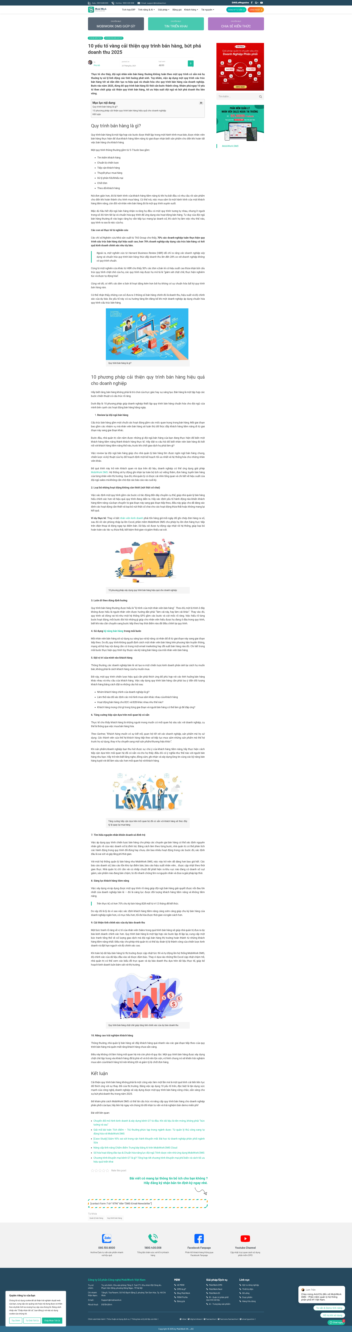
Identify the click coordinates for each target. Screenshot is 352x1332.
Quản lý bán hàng (96, 1218)
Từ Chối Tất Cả (32, 1320)
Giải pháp (162, 9)
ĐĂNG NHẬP (255, 10)
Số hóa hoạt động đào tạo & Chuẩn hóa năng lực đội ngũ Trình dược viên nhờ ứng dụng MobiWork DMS (149, 1152)
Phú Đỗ (97, 65)
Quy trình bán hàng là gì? (105, 106)
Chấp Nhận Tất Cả (52, 1320)
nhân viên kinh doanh (131, 518)
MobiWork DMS (99, 472)
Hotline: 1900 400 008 (125, 3)
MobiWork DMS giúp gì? (116, 24)
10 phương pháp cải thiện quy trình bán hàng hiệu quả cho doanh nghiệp (129, 110)
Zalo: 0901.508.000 (100, 3)
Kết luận (97, 114)
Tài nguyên (206, 9)
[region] (36, 1308)
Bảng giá (177, 9)
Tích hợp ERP (128, 9)
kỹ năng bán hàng (113, 631)
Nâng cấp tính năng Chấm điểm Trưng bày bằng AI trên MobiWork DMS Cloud (135, 1147)
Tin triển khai (176, 24)
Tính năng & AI (145, 9)
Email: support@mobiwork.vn (153, 3)
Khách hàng (190, 9)
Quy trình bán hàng (114, 1218)
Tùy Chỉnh (16, 1320)
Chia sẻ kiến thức (236, 24)
